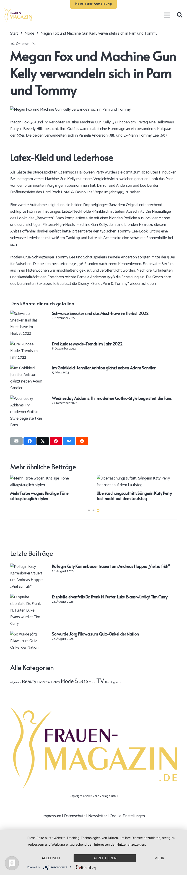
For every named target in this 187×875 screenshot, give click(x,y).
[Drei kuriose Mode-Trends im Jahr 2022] (27, 344)
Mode (67, 681)
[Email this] (16, 441)
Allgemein (15, 682)
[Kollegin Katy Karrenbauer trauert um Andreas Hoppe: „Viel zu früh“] (27, 566)
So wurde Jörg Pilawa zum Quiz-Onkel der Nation (95, 634)
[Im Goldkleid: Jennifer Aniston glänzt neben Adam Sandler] (27, 368)
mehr (159, 858)
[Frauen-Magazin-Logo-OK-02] (18, 15)
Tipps (92, 682)
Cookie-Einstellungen (127, 816)
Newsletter (97, 816)
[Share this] (29, 441)
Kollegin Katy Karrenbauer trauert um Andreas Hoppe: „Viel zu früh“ (111, 566)
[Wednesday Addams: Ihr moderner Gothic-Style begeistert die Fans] (27, 398)
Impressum (51, 816)
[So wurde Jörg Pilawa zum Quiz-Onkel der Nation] (27, 634)
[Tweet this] (42, 441)
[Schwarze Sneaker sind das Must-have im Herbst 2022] (27, 313)
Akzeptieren (105, 858)
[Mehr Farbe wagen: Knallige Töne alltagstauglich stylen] (50, 478)
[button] (180, 15)
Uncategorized (113, 682)
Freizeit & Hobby (48, 682)
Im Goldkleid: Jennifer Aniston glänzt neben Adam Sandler (104, 367)
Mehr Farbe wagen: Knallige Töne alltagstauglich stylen (39, 495)
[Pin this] (56, 441)
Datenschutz (74, 816)
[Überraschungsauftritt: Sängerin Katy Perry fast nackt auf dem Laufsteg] (137, 478)
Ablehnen (51, 858)
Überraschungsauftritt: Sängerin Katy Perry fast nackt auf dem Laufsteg (134, 495)
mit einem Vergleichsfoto (97, 179)
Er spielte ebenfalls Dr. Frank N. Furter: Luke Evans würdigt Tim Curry (110, 596)
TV (100, 681)
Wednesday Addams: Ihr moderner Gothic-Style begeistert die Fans (112, 398)
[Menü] (167, 15)
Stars (81, 681)
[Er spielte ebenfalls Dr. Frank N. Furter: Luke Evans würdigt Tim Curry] (27, 597)
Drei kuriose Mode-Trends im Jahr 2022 (87, 344)
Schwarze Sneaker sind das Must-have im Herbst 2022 (100, 313)
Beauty (29, 682)
